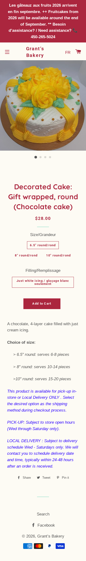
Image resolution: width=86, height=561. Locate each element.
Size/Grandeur (43, 234)
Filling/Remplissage (43, 270)
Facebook (45, 525)
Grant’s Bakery (35, 52)
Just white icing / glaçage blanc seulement (42, 282)
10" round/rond (58, 255)
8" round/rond (26, 255)
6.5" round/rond (43, 245)
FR (67, 52)
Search (43, 514)
